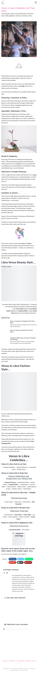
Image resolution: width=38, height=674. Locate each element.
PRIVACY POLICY (31, 661)
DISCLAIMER (20, 661)
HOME (5, 661)
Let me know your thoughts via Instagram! (14, 554)
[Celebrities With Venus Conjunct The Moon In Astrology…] (5, 340)
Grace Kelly (19, 309)
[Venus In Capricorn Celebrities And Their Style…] (5, 323)
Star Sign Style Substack (15, 598)
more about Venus (17, 549)
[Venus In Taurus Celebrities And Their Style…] (5, 332)
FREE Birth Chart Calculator (17, 624)
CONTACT (12, 661)
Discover (5, 549)
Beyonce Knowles (10, 482)
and (26, 549)
